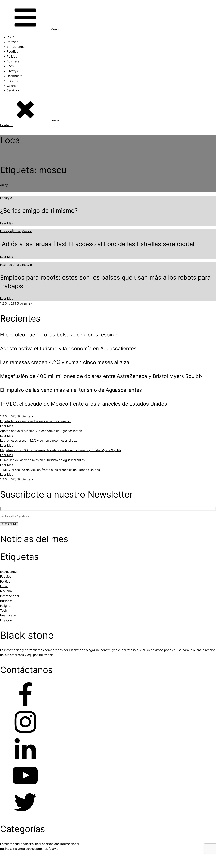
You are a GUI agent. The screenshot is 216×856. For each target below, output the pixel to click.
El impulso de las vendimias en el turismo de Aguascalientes (42, 460)
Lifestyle (13, 71)
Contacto (7, 125)
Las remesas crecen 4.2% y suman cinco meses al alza (38, 440)
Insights (12, 80)
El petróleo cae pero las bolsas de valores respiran (35, 421)
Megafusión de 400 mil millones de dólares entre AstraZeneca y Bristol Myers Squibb (60, 450)
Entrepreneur (16, 46)
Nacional (54, 844)
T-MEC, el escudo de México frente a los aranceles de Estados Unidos (50, 470)
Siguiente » (25, 303)
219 (13, 303)
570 (13, 416)
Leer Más (6, 223)
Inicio (10, 37)
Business (13, 61)
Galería (12, 85)
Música (27, 231)
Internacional (9, 264)
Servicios (13, 90)
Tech (10, 66)
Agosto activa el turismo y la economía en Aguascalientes (41, 431)
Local (17, 231)
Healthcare (14, 76)
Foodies (12, 51)
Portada (12, 42)
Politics (12, 56)
